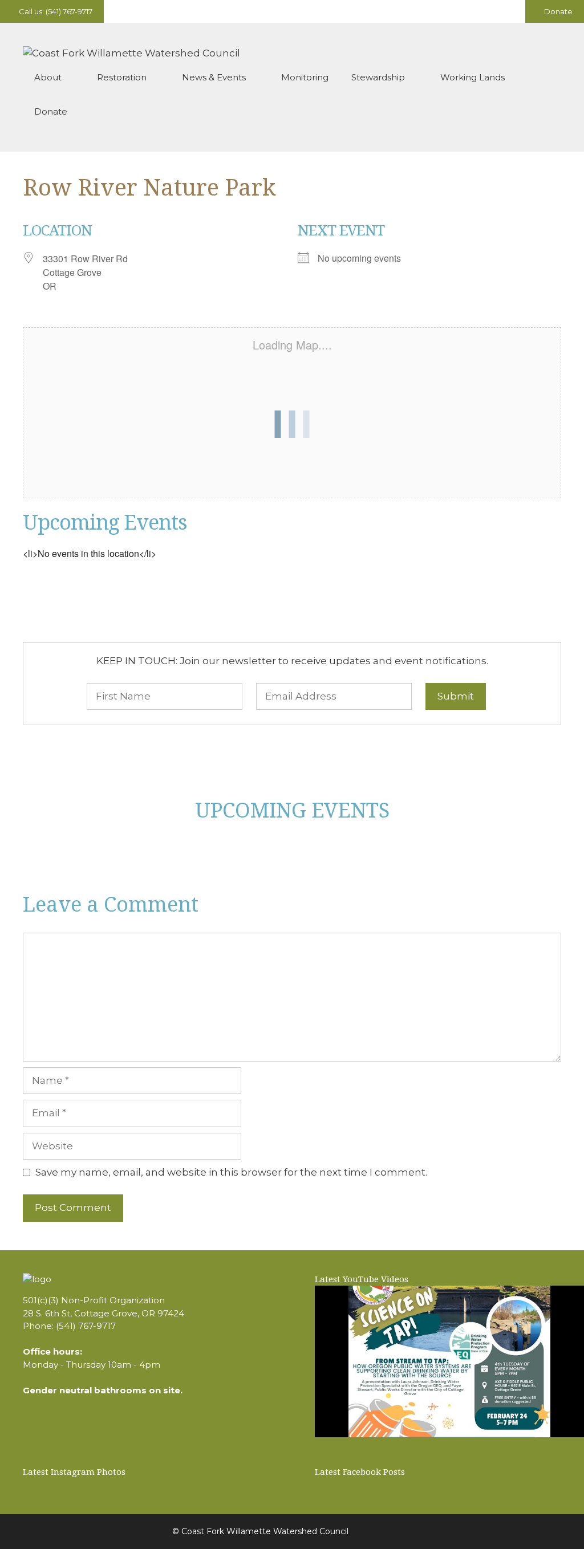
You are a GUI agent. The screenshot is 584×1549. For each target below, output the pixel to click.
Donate (557, 11)
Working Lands (472, 77)
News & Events (214, 77)
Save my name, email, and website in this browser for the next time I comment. (231, 1172)
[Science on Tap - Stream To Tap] (449, 1361)
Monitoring (304, 77)
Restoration (122, 77)
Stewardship (378, 77)
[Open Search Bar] (544, 112)
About (48, 77)
